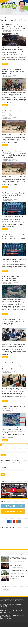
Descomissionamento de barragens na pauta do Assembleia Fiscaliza (10, 278)
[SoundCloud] (17, 521)
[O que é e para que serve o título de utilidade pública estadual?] (5, 566)
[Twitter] (11, 521)
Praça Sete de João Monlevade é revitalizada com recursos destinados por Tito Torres (17, 559)
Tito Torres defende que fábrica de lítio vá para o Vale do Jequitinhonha (13, 113)
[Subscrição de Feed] (27, 20)
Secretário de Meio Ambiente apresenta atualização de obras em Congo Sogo (13, 322)
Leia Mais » (5, 63)
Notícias (19, 30)
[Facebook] (8, 521)
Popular (3, 554)
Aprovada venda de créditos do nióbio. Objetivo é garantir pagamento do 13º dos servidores (13, 237)
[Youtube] (14, 521)
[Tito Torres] (14, 7)
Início (1, 17)
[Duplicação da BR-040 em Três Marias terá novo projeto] (5, 578)
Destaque (15, 30)
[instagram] (19, 521)
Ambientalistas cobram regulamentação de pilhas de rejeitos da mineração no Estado (13, 26)
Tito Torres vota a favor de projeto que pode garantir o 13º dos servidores (14, 195)
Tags (21, 554)
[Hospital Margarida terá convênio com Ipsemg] (5, 572)
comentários (15, 554)
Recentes (9, 554)
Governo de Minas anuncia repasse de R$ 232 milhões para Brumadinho (13, 71)
